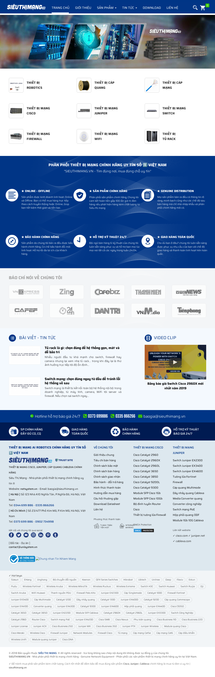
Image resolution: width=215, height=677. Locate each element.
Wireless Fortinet (32, 586)
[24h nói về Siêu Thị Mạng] (67, 310)
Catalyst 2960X (112, 613)
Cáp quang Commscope (177, 599)
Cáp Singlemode (133, 593)
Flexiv (180, 580)
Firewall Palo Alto (86, 593)
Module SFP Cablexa (87, 613)
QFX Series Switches (107, 580)
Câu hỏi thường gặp (106, 498)
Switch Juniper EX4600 (188, 471)
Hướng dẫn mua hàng (107, 493)
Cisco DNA (67, 639)
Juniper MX (84, 626)
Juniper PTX (128, 626)
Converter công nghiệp (187, 504)
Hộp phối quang (133, 606)
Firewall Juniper (59, 633)
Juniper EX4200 (84, 619)
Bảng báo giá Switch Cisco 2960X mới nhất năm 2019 (175, 386)
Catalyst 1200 (63, 599)
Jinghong (42, 580)
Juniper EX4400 (156, 606)
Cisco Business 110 (166, 619)
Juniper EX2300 (109, 593)
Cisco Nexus (121, 619)
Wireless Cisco (37, 633)
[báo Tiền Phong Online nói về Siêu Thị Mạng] (189, 310)
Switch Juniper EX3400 (188, 466)
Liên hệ (172, 7)
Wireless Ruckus (102, 586)
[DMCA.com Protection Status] (143, 530)
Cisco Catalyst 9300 (145, 487)
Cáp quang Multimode (187, 487)
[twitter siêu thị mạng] (19, 534)
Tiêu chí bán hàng (105, 460)
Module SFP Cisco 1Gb (147, 493)
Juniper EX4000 (129, 599)
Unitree (156, 580)
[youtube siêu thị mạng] (27, 534)
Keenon (86, 580)
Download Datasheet (107, 504)
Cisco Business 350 (106, 626)
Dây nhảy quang (85, 599)
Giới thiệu (83, 7)
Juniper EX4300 (66, 606)
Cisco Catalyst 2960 (145, 455)
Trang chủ (60, 7)
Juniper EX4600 (110, 606)
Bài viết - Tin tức (37, 337)
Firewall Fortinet (176, 593)
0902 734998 (44, 521)
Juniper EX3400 (20, 599)
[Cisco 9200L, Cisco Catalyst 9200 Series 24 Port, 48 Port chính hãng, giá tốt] (107, 42)
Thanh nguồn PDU (61, 593)
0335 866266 (44, 505)
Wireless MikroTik (77, 586)
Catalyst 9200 (151, 599)
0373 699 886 (23, 521)
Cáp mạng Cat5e (142, 633)
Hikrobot (128, 580)
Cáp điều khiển (186, 633)
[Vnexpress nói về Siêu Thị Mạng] (26, 291)
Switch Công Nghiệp (182, 613)
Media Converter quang (187, 498)
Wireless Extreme (125, 586)
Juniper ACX (39, 626)
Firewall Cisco (105, 633)
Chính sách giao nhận (107, 476)
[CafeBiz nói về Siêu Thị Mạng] (107, 291)
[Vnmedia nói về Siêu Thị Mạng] (148, 310)
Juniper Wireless (150, 626)
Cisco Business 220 (192, 619)
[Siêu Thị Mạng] (26, 7)
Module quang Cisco (175, 626)
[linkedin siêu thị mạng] (41, 534)
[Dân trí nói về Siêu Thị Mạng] (107, 310)
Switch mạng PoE (184, 509)
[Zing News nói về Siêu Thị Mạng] (67, 291)
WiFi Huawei (38, 593)
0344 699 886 (23, 505)
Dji (202, 586)
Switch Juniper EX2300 (188, 460)
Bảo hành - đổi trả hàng (108, 482)
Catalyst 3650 (18, 613)
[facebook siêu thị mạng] (12, 534)
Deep (168, 580)
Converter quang (43, 606)
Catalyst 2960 (18, 619)
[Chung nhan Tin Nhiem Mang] (56, 559)
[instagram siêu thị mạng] (34, 534)
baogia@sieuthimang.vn (164, 416)
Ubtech (142, 580)
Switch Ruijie (188, 586)
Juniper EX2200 (61, 613)
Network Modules (82, 633)
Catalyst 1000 (154, 593)
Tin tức (128, 7)
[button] (195, 7)
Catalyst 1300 (108, 599)
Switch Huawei (167, 586)
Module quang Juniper (44, 639)
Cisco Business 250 (62, 626)
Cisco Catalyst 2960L (146, 466)
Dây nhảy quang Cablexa (188, 493)
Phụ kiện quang (142, 619)
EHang (27, 580)
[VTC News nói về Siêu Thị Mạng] (189, 291)
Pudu (14, 586)
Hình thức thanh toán (107, 487)
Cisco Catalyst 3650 (145, 471)
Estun (192, 580)
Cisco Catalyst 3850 (145, 476)
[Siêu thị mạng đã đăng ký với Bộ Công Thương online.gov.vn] (22, 559)
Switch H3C (147, 586)
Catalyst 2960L (134, 613)
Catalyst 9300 (88, 606)
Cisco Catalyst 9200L (146, 482)
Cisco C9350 (177, 606)
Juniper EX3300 (156, 613)
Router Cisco (38, 619)
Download (152, 7)
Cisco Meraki (17, 633)
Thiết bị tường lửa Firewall (149, 515)
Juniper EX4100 (19, 606)
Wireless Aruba (54, 586)
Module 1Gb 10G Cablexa (188, 520)
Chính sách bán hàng (107, 471)
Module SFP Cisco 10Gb (148, 498)
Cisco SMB (104, 619)
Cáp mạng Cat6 (164, 633)
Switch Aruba (18, 593)
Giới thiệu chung (104, 455)
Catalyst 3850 (39, 613)
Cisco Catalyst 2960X (146, 460)
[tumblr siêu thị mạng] (56, 534)
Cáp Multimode (42, 599)
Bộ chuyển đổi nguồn (64, 580)
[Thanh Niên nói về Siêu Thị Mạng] (148, 291)
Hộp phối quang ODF (186, 515)
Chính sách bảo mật (106, 466)
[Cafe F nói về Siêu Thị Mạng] (26, 310)
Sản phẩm (105, 7)
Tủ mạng (122, 633)
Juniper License (19, 626)
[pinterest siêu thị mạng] (49, 534)
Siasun (14, 580)
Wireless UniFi (18, 639)
